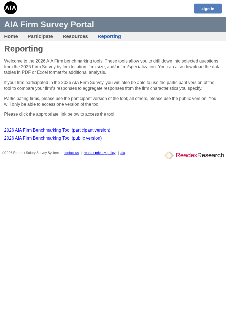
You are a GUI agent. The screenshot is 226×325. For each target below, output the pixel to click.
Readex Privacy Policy (99, 153)
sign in (208, 8)
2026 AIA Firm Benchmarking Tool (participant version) (57, 130)
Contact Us (71, 153)
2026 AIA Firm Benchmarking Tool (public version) (53, 138)
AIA (122, 153)
